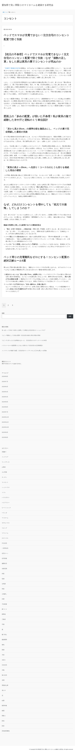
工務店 (4, 619)
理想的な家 (5, 685)
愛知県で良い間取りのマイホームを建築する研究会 (27, 5)
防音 (3, 726)
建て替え (4, 634)
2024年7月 (5, 412)
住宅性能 (4, 558)
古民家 (4, 583)
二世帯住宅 (5, 548)
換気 (3, 644)
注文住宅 (4, 665)
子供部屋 (4, 604)
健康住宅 (4, 563)
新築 (3, 649)
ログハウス (5, 538)
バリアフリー (6, 502)
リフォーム (5, 533)
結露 (3, 700)
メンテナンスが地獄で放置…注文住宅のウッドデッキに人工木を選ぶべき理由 (24, 350)
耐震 (3, 710)
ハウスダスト (6, 497)
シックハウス (6, 487)
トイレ (4, 492)
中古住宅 (4, 543)
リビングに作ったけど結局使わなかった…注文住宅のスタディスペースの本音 (24, 340)
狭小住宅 (4, 675)
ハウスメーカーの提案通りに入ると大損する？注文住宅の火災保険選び (22, 345)
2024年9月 (5, 402)
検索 (3, 313)
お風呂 (4, 467)
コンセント (5, 482)
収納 (3, 578)
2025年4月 (5, 391)
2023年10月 (5, 427)
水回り (4, 660)
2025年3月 (5, 396)
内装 (3, 573)
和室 (3, 589)
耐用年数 (4, 705)
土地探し (4, 594)
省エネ (4, 690)
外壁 (3, 599)
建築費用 (4, 639)
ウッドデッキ (6, 462)
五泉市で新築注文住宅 (12, 68)
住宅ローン (5, 553)
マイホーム (5, 518)
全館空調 (4, 568)
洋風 (3, 670)
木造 (3, 655)
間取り (4, 715)
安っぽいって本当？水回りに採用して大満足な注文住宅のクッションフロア (23, 330)
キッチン (4, 477)
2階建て (4, 452)
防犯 (3, 721)
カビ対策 (4, 472)
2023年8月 (5, 437)
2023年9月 (5, 432)
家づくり (4, 609)
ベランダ (4, 512)
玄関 (3, 680)
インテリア (5, 457)
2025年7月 (5, 381)
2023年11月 (5, 422)
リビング (4, 528)
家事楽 (4, 614)
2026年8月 (5, 376)
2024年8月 (5, 407)
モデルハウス (6, 523)
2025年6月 (5, 386)
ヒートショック (6, 507)
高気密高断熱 (6, 731)
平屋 (3, 624)
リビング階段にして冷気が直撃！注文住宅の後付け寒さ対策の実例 (21, 335)
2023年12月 (5, 417)
